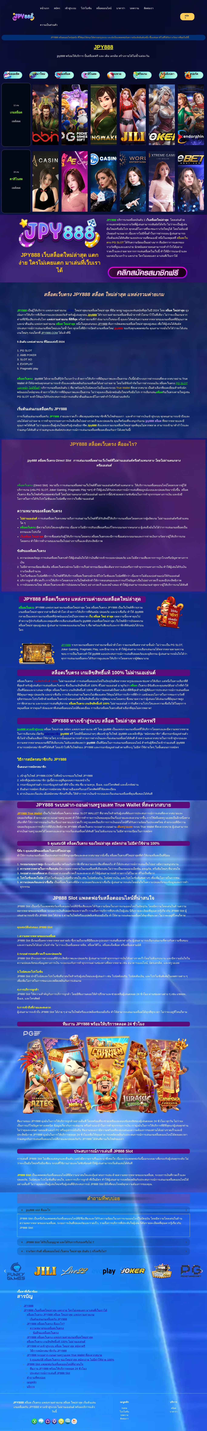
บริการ (31, 1386)
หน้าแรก (44, 8)
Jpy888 (92, 314)
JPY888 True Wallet (29, 813)
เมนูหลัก (32, 1382)
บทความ (134, 8)
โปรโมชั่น (86, 8)
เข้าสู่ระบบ (70, 8)
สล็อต (70, 310)
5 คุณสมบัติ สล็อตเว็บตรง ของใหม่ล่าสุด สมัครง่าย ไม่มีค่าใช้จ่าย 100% (72, 1359)
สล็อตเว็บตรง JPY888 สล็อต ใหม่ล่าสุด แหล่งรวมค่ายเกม (60, 1314)
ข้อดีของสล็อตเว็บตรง (46, 1332)
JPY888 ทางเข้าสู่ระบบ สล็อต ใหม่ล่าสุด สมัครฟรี (56, 1346)
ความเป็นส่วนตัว (48, 25)
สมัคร (57, 8)
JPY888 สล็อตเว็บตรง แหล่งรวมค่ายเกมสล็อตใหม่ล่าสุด (60, 1337)
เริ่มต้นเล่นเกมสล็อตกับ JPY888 (48, 1319)
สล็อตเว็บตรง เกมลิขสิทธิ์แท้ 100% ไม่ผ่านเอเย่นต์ (56, 1341)
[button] (5, 1271)
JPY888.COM (49, 332)
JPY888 (103, 47)
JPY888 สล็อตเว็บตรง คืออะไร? (46, 1323)
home (124, 1408)
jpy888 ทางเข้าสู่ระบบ (30, 729)
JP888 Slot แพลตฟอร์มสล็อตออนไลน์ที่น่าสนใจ (55, 1364)
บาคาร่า (120, 8)
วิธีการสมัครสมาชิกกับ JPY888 (48, 1350)
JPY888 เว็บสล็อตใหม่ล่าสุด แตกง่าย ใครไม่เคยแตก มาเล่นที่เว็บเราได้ (65, 1310)
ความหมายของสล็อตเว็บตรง (47, 1328)
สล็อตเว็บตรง (26, 607)
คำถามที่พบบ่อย (36, 1377)
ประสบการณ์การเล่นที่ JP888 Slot (50, 1373)
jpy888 (118, 328)
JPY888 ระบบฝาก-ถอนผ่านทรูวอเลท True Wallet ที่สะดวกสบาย (64, 1355)
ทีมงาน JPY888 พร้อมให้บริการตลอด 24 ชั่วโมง (58, 1368)
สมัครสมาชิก (52, 733)
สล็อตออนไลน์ (104, 8)
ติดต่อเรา (149, 8)
